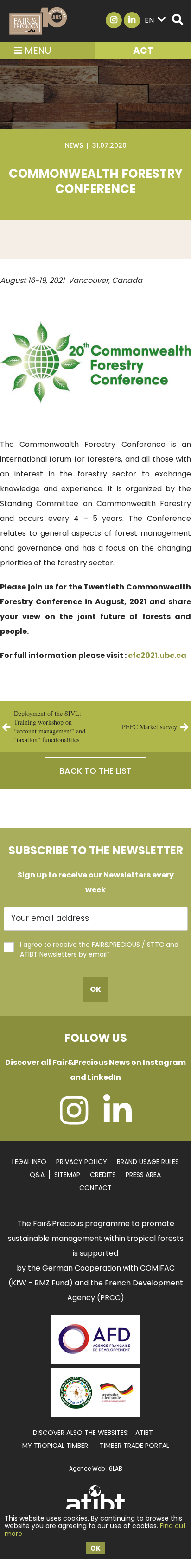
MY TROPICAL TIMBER (55, 1445)
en (149, 20)
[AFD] (95, 1365)
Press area (143, 1174)
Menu (36, 50)
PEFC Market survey (149, 726)
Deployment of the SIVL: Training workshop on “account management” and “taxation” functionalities (49, 726)
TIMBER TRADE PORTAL (134, 1445)
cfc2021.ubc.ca (157, 655)
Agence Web (87, 1468)
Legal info (29, 1161)
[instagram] (74, 1119)
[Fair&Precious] (38, 21)
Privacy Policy (81, 1161)
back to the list (95, 770)
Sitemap (67, 1174)
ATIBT (144, 1432)
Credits (103, 1174)
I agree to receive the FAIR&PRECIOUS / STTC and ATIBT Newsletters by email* (99, 949)
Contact (95, 1187)
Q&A (37, 1174)
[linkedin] (117, 1119)
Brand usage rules (148, 1161)
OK (95, 1548)
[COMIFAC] (95, 1413)
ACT (143, 50)
